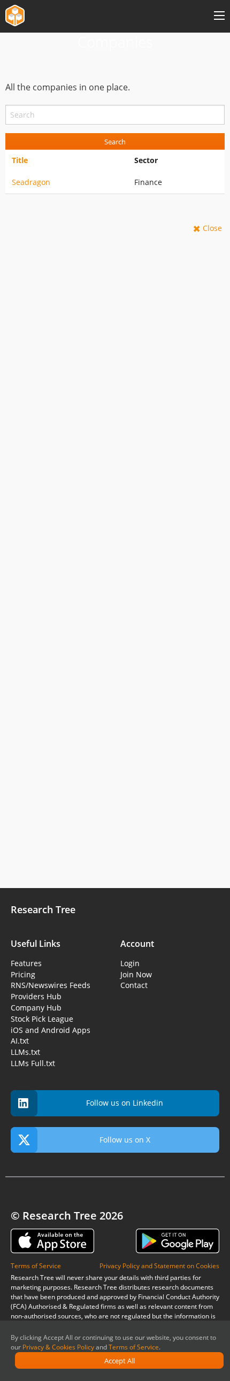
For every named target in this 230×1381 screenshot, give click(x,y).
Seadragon (31, 182)
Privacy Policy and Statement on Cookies (159, 1265)
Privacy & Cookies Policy (58, 1347)
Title (20, 160)
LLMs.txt (25, 1052)
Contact (134, 985)
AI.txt (20, 1041)
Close (212, 228)
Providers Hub (36, 996)
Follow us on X (124, 1140)
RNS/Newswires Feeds (50, 985)
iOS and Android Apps (50, 1030)
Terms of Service (134, 1347)
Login (130, 963)
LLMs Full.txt (33, 1063)
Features (26, 963)
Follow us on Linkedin (124, 1103)
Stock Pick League (42, 1019)
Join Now (136, 974)
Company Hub (36, 1007)
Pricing (23, 974)
